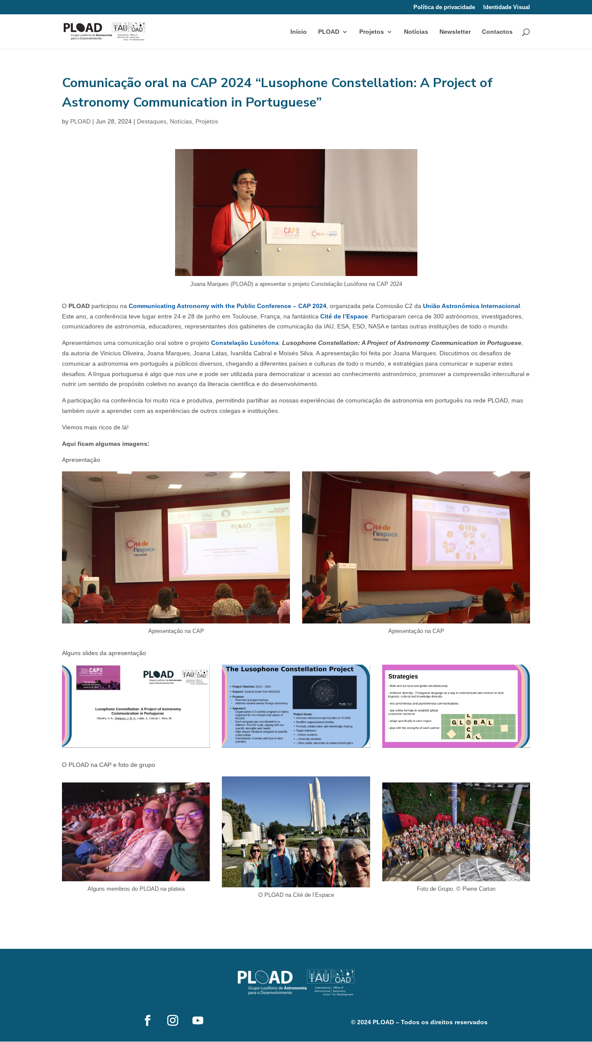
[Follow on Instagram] (172, 1021)
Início (298, 32)
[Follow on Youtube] (197, 1021)
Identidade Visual (506, 7)
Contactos (497, 32)
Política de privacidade (444, 7)
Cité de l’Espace (344, 316)
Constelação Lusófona (245, 342)
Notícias (416, 32)
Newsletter (455, 32)
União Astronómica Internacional (471, 305)
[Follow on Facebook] (147, 1021)
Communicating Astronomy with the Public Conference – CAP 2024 (227, 305)
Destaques (151, 121)
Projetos (371, 32)
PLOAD (80, 121)
